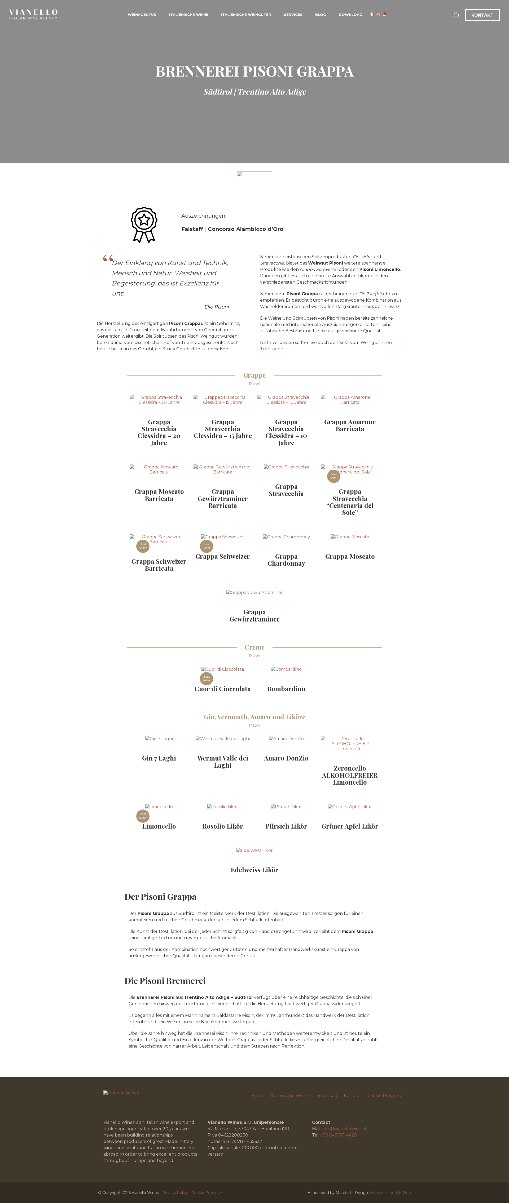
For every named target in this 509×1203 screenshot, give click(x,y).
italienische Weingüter (246, 14)
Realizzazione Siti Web (390, 1192)
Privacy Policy (175, 1192)
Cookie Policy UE (207, 1192)
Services (293, 14)
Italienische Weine (188, 14)
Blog (320, 14)
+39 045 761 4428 (339, 1135)
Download (350, 14)
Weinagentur (142, 14)
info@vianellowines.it (344, 1128)
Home (257, 1095)
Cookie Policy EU (385, 1095)
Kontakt (352, 1095)
